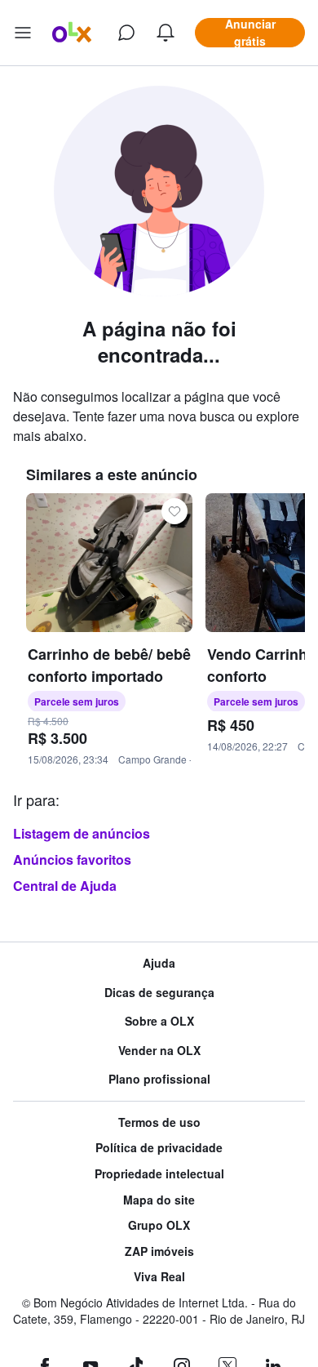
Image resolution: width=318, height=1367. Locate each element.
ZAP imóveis (159, 1251)
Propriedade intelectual (159, 1174)
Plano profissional (159, 1079)
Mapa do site (159, 1200)
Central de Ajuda (65, 885)
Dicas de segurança (159, 992)
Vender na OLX (159, 1050)
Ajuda (159, 963)
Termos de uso (159, 1122)
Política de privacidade (159, 1147)
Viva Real (159, 1277)
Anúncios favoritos (72, 859)
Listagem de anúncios (81, 833)
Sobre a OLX (159, 1021)
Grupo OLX (159, 1225)
